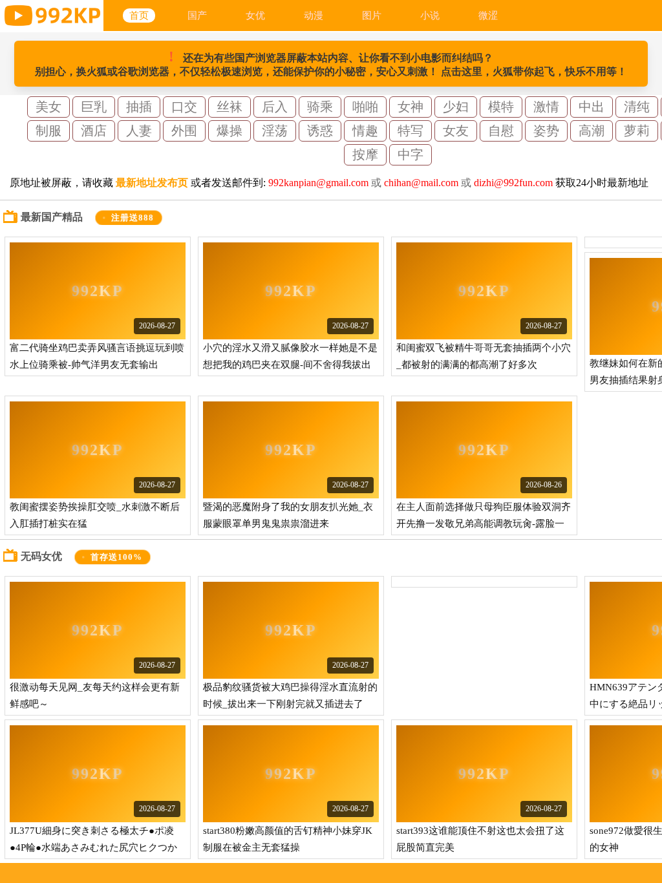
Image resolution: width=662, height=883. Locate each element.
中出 (591, 107)
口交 (184, 107)
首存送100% (116, 557)
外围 (184, 130)
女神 (410, 107)
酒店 (94, 130)
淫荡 (275, 130)
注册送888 (133, 218)
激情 (546, 107)
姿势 (546, 130)
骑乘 (320, 107)
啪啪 (365, 107)
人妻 (139, 130)
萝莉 (637, 130)
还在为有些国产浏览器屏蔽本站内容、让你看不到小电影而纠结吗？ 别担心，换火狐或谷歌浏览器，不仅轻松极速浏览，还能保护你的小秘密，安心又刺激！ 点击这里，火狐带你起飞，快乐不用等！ (331, 62)
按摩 (365, 154)
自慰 (501, 130)
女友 (456, 130)
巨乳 (94, 107)
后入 (275, 107)
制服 (48, 130)
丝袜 (229, 107)
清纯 (637, 107)
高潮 (591, 130)
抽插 (139, 107)
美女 (48, 107)
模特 (501, 107)
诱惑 (320, 130)
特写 (410, 130)
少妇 (456, 107)
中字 (410, 154)
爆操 (229, 130)
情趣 (365, 130)
